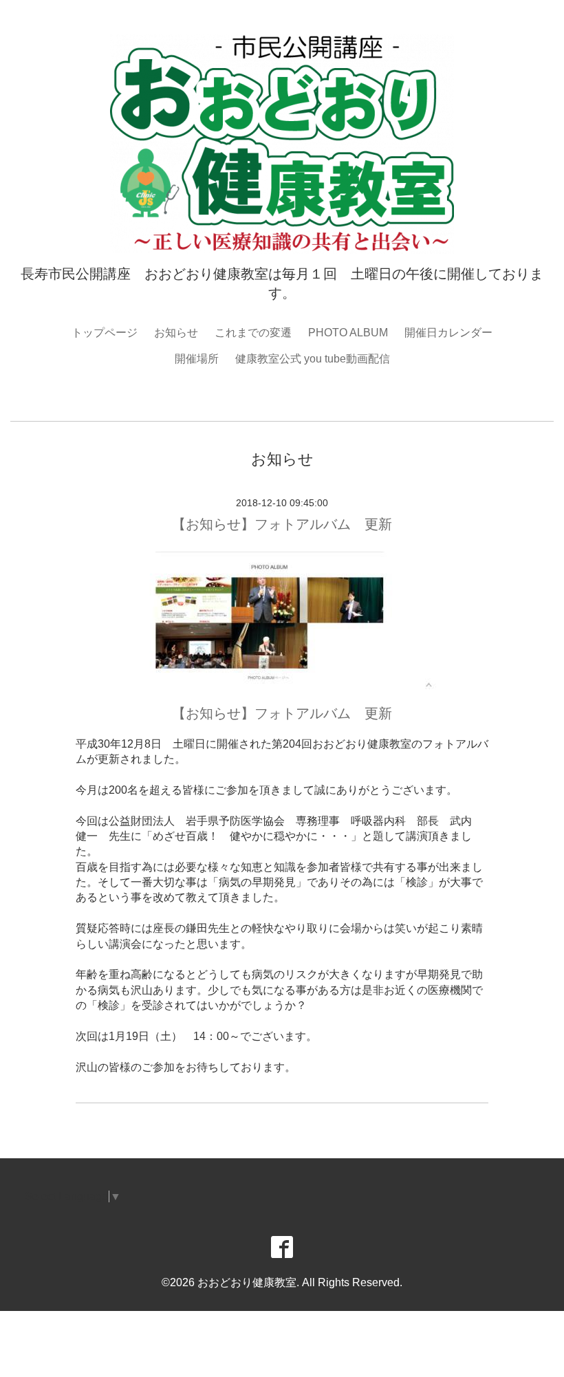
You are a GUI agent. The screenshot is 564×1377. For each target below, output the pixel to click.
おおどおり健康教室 (246, 1282)
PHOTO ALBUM (348, 332)
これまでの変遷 (253, 332)
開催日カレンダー (448, 332)
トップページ (105, 332)
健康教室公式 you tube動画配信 (312, 359)
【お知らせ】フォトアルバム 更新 (282, 524)
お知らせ (176, 332)
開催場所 (197, 359)
